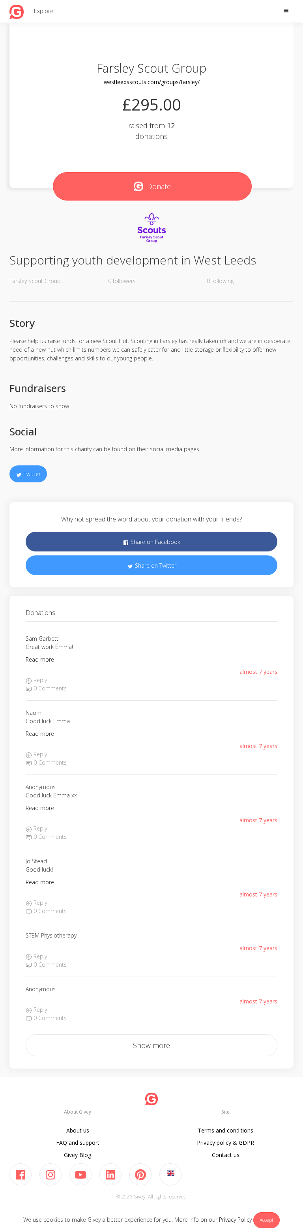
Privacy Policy (235, 1219)
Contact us (225, 1155)
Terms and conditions (225, 1130)
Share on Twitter (154, 565)
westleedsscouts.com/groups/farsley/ (152, 82)
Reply (39, 680)
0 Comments (49, 688)
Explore (43, 11)
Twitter (31, 474)
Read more (40, 659)
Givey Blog (77, 1155)
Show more (151, 1045)
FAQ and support (77, 1142)
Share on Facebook (154, 542)
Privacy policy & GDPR (225, 1142)
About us (77, 1130)
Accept (266, 1220)
